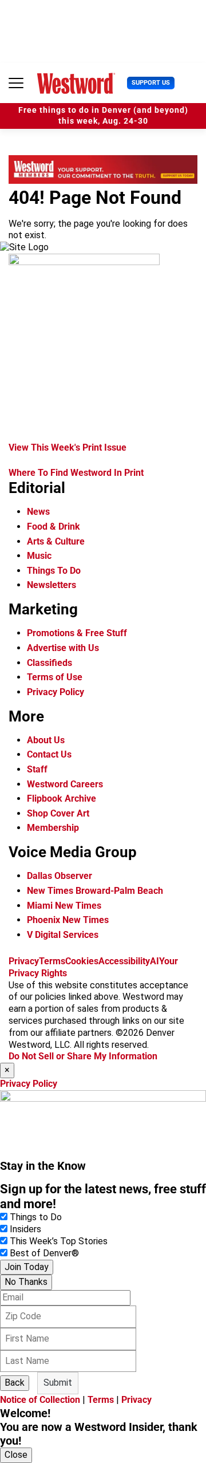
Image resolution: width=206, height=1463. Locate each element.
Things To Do (54, 570)
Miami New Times (64, 905)
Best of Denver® (44, 1253)
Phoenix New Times (68, 919)
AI (154, 961)
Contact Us (49, 754)
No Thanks (26, 1281)
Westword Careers (65, 784)
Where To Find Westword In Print (76, 472)
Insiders (25, 1229)
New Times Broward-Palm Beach (95, 890)
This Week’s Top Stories (59, 1241)
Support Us (151, 82)
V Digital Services (62, 934)
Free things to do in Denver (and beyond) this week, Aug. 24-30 (103, 115)
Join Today (27, 1266)
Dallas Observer (59, 875)
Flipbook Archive (61, 798)
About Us (46, 740)
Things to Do (36, 1217)
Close (16, 1454)
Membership (53, 827)
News (38, 511)
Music (39, 555)
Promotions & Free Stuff (77, 633)
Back (15, 1382)
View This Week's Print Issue (67, 447)
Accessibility (124, 961)
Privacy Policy (55, 692)
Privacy (24, 961)
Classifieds (49, 662)
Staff (37, 769)
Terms (52, 961)
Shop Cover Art (58, 813)
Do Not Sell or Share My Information (83, 1056)
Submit (57, 1382)
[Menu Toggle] (16, 83)
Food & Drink (53, 526)
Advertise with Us (63, 647)
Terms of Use (54, 677)
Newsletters (51, 584)
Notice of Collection (40, 1399)
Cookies (81, 961)
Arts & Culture (56, 541)
